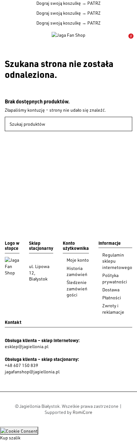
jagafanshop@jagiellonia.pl (32, 371)
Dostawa (110, 289)
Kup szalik (10, 437)
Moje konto (78, 260)
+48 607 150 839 (21, 365)
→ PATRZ (91, 3)
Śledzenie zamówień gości (77, 288)
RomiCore (82, 412)
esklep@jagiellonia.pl (26, 346)
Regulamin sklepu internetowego (117, 261)
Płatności (111, 297)
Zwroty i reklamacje (113, 309)
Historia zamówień (77, 271)
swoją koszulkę (58, 3)
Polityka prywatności (114, 278)
